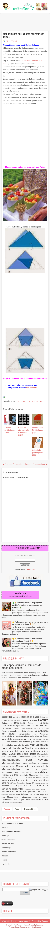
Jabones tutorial (20, 728)
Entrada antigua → (40, 464)
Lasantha (39, 925)
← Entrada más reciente (12, 464)
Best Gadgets (36, 927)
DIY (37, 723)
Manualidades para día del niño (16, 745)
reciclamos (16, 788)
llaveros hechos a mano (37, 728)
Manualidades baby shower (22, 731)
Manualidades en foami (36, 736)
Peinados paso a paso (13, 786)
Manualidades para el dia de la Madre (25, 746)
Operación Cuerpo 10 (26, 783)
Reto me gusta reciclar (12, 792)
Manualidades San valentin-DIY (14, 823)
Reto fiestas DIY (42, 789)
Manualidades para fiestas (23, 754)
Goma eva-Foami (8, 840)
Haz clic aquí (31, 388)
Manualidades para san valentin (32, 766)
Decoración (21, 723)
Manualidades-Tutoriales (11, 832)
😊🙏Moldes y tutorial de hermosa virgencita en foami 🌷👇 (27, 640)
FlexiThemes (18, 925)
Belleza (25, 717)
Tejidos (4, 860)
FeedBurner (30, 569)
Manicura (6, 731)
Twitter (31, 401)
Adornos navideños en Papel (9, 430)
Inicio (27, 464)
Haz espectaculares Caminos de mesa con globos (21, 666)
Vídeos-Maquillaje (16, 802)
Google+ (40, 401)
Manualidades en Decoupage (34, 734)
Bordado (5, 856)
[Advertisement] (24, 22)
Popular (7, 809)
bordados (35, 717)
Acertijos (17, 717)
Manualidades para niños (20, 763)
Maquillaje (24, 775)
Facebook (21, 401)
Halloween (8, 728)
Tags (17, 809)
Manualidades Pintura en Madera (18, 772)
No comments (11, 41)
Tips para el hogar (37, 794)
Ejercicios (20, 726)
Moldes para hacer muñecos (18, 780)
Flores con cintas (41, 726)
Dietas (31, 723)
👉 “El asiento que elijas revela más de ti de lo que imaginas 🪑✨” (30, 623)
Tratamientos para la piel (14, 800)
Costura (43, 720)
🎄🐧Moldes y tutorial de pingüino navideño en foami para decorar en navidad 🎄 (27, 605)
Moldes (45, 778)
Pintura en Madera (9, 852)
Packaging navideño (41, 783)
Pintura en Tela (8, 844)
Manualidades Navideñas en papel (37, 430)
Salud (18, 794)
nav (15, 783)
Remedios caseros (31, 789)
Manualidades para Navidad (25, 759)
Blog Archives (30, 809)
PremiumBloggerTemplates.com (19, 927)
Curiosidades (8, 723)
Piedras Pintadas (30, 786)
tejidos (25, 794)
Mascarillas (34, 775)
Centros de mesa (30, 720)
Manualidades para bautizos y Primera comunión (27, 742)
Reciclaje (5, 836)
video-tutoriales (34, 799)
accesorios (7, 717)
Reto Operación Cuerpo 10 (34, 792)
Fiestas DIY (29, 726)
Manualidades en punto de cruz (17, 739)
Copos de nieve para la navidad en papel (23, 431)
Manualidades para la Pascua (33, 757)
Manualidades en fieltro (13, 736)
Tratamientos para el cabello (34, 797)
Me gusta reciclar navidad (18, 778)
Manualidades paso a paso (25, 769)
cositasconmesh (23, 921)
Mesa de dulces (35, 778)
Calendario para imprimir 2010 (37, 452)
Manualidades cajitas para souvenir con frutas (23, 35)
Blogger (45, 921)
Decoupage (6, 848)
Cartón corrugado (15, 720)
